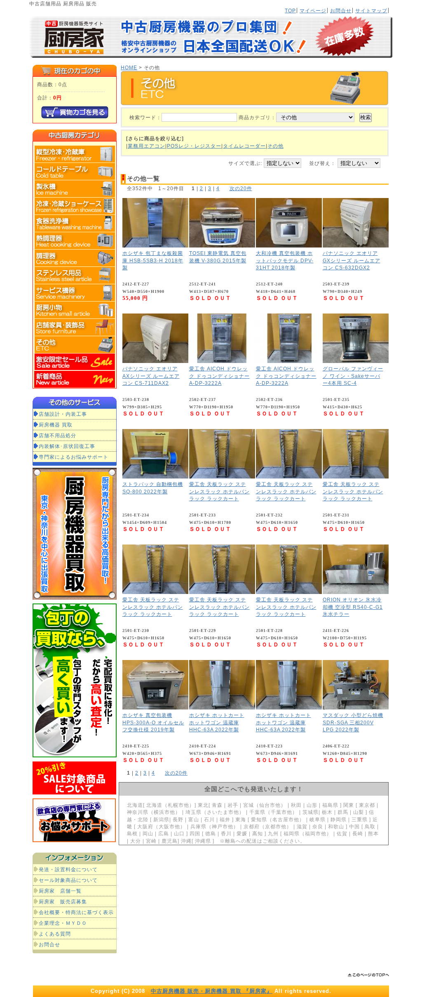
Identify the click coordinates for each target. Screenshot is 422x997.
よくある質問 (55, 933)
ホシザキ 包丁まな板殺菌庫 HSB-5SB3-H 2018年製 (152, 260)
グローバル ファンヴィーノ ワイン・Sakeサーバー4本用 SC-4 (353, 376)
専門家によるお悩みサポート (73, 457)
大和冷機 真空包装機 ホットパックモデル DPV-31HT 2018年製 (285, 260)
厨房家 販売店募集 (63, 901)
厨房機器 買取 (56, 424)
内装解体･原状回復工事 (67, 446)
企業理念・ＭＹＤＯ (63, 923)
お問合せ (341, 10)
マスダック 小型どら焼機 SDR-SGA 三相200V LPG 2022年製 (353, 722)
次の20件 (241, 188)
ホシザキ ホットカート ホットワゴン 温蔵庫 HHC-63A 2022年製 (216, 722)
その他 (275, 145)
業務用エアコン (146, 145)
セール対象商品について (68, 880)
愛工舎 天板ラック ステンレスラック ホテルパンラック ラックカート (219, 491)
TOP (290, 10)
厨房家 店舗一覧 (60, 890)
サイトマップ (371, 10)
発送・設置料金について (68, 869)
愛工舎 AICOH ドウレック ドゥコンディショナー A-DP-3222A (219, 376)
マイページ (313, 10)
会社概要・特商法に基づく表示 (76, 912)
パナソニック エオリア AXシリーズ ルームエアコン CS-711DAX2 (151, 376)
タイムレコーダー (244, 145)
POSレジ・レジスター (194, 145)
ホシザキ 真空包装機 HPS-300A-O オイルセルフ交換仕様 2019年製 (153, 722)
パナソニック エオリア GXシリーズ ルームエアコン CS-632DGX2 (351, 260)
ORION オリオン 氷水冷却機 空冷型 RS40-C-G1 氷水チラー (353, 607)
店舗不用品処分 (57, 435)
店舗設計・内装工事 (63, 414)
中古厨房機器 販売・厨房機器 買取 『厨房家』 (211, 991)
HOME (129, 67)
